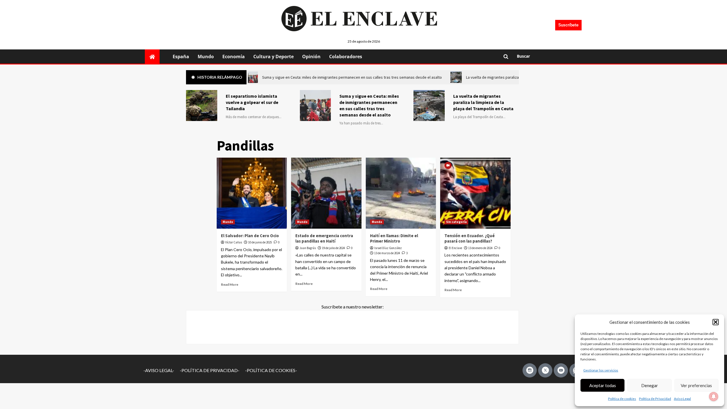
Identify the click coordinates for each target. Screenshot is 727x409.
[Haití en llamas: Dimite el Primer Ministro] (401, 193)
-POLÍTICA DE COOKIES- (271, 370)
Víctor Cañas (233, 242)
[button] (715, 322)
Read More (229, 284)
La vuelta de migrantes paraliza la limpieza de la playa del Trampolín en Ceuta (483, 102)
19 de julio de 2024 (333, 248)
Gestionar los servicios (600, 370)
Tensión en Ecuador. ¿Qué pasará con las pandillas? (469, 238)
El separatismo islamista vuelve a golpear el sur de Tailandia (252, 102)
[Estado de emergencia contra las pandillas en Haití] (326, 193)
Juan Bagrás (308, 248)
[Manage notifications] (713, 396)
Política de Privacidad (655, 399)
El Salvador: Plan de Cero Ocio (250, 235)
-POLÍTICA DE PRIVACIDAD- (209, 370)
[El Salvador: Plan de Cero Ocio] (252, 193)
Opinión (311, 56)
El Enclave (455, 248)
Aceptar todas (602, 385)
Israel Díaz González (388, 248)
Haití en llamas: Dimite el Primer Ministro (394, 238)
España (181, 56)
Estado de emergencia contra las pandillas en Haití (324, 238)
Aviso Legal (682, 399)
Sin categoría (456, 222)
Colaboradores (345, 56)
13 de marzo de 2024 (387, 253)
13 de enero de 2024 (480, 248)
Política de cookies (622, 399)
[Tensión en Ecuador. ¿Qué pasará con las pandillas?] (475, 193)
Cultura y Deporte (273, 56)
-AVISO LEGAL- (158, 370)
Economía (233, 56)
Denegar (649, 385)
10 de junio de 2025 (260, 242)
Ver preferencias (696, 385)
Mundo (206, 56)
